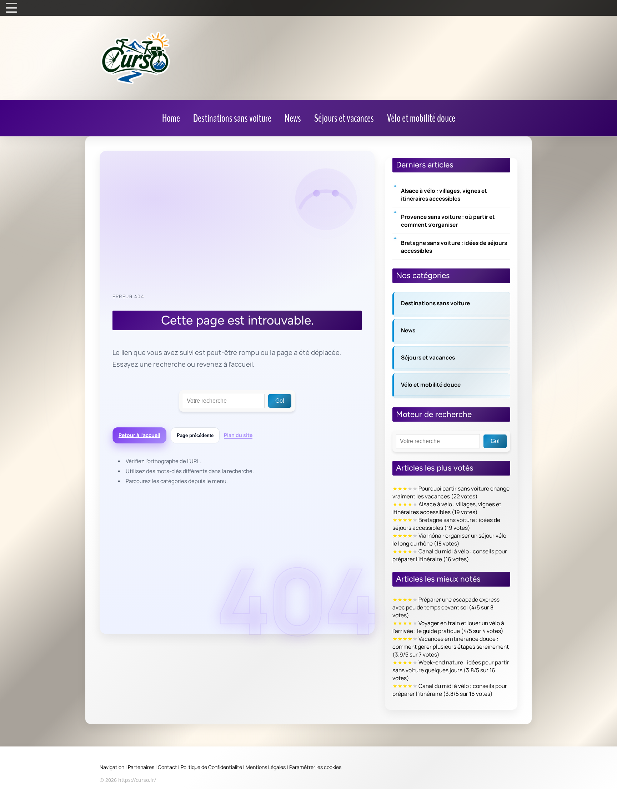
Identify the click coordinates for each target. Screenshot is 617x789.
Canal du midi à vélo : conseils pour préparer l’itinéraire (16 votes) (449, 555)
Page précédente (195, 435)
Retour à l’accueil (139, 435)
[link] (171, 118)
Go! (279, 401)
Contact (167, 767)
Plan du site (238, 435)
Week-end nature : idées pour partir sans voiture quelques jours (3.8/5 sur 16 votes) (450, 670)
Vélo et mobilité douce (431, 384)
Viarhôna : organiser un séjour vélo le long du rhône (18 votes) (449, 539)
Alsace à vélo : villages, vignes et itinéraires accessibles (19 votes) (446, 508)
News (408, 330)
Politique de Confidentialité (211, 767)
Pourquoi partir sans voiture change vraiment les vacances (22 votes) (451, 492)
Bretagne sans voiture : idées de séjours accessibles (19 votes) (446, 524)
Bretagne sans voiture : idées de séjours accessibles (454, 247)
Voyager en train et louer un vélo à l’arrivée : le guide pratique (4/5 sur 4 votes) (448, 627)
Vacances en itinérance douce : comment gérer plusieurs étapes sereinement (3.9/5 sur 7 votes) (450, 646)
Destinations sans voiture (435, 303)
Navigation (112, 767)
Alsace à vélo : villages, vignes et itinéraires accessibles (444, 194)
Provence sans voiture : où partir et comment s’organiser (448, 220)
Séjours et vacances (428, 357)
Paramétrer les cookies (315, 767)
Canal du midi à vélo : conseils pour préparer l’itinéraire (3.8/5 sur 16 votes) (449, 690)
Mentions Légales (266, 767)
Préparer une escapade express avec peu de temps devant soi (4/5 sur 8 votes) (446, 607)
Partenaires (141, 767)
